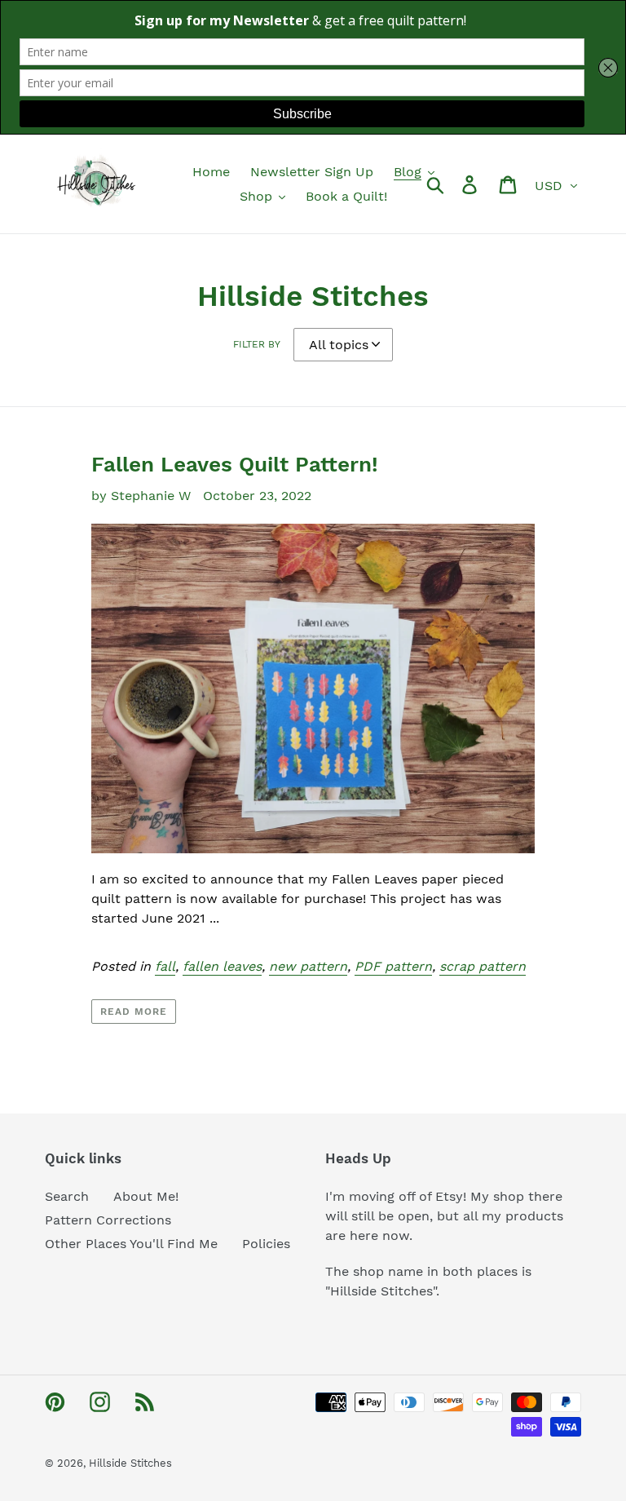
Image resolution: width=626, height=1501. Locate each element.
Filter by (256, 344)
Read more (133, 1011)
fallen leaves (222, 966)
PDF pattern (393, 966)
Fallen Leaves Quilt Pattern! (234, 464)
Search (67, 1196)
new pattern (308, 966)
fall (165, 966)
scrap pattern (482, 966)
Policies (266, 1243)
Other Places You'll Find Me (131, 1243)
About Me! (146, 1196)
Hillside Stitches (130, 1463)
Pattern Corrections (108, 1220)
